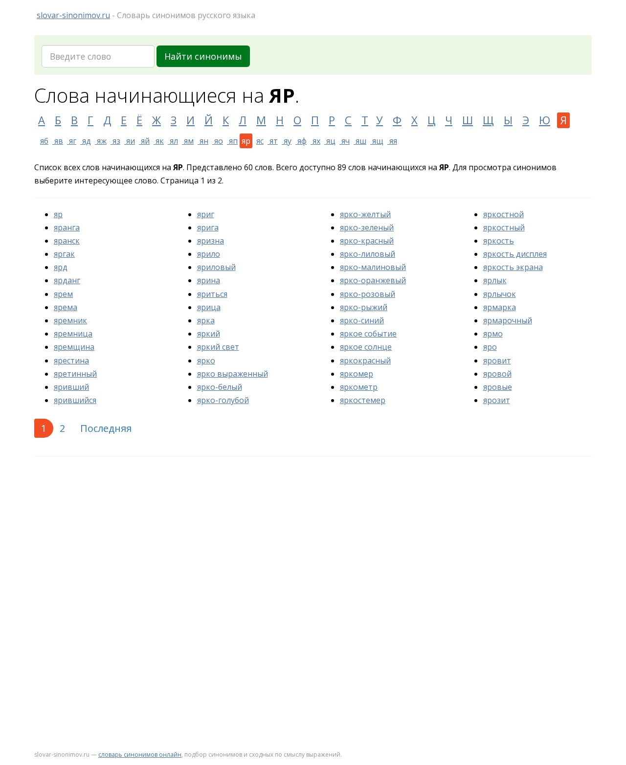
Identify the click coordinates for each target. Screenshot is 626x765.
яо (217, 140)
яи (129, 140)
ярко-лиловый (367, 253)
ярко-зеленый (367, 227)
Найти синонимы (203, 56)
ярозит (496, 400)
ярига (208, 227)
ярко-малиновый (373, 267)
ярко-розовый (367, 294)
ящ (376, 140)
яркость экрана (513, 267)
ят (273, 140)
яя (392, 140)
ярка (206, 320)
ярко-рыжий (363, 307)
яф (301, 140)
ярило (208, 253)
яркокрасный (365, 360)
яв (57, 140)
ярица (209, 307)
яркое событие (368, 333)
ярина (208, 280)
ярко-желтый (365, 214)
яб (44, 140)
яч (344, 140)
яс (260, 140)
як (159, 140)
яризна (210, 240)
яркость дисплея (515, 253)
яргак (64, 253)
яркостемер (362, 400)
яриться (212, 294)
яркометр (359, 387)
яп (232, 140)
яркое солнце (366, 346)
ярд (60, 267)
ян (203, 140)
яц (329, 140)
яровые (497, 387)
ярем (63, 294)
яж (101, 140)
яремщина (74, 346)
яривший (71, 387)
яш (360, 140)
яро (490, 346)
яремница (73, 333)
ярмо (493, 333)
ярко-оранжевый (373, 280)
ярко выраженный (232, 373)
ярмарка (499, 307)
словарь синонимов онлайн (139, 754)
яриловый (216, 267)
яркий (208, 333)
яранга (67, 227)
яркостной (503, 214)
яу (286, 140)
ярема (65, 307)
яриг (205, 214)
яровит (497, 360)
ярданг (67, 280)
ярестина (71, 360)
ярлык (495, 280)
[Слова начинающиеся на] (36, 141)
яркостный (504, 227)
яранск (67, 240)
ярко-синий (362, 320)
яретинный (75, 373)
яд (85, 140)
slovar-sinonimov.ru (73, 15)
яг (71, 140)
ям (188, 140)
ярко (206, 360)
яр (58, 214)
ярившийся (75, 400)
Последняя (106, 428)
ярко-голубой (223, 400)
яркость (498, 240)
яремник (70, 320)
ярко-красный (367, 240)
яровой (497, 373)
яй (144, 140)
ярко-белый (219, 387)
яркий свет (218, 346)
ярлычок (499, 294)
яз (115, 140)
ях (315, 140)
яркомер (356, 373)
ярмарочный (507, 320)
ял (173, 140)
